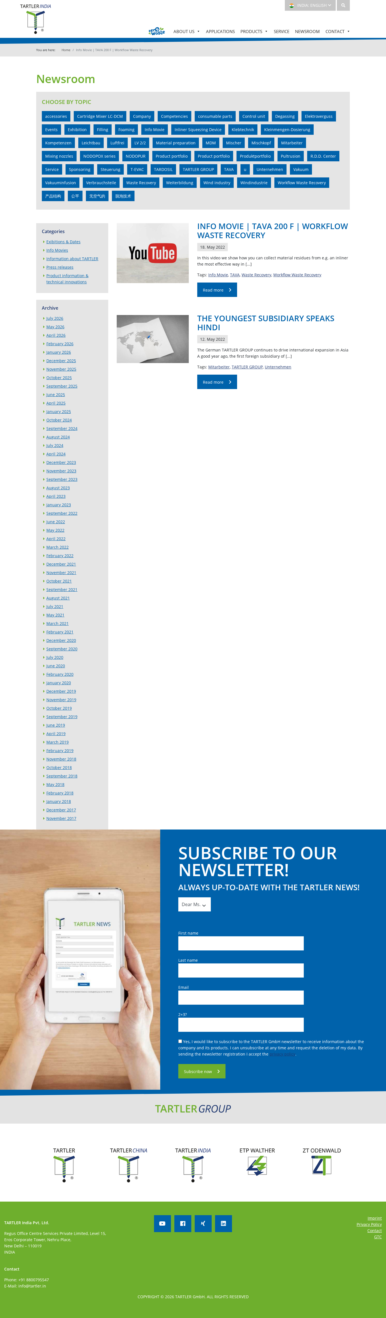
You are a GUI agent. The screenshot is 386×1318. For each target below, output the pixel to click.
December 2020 (61, 640)
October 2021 (59, 581)
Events (51, 129)
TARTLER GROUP (198, 169)
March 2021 (57, 623)
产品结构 (53, 196)
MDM (211, 143)
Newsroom (307, 31)
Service (281, 31)
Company (142, 116)
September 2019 (61, 716)
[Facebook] (182, 1223)
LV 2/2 (140, 143)
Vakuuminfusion (60, 182)
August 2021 (58, 598)
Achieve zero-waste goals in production (156, 31)
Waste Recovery (141, 182)
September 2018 (61, 776)
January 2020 (58, 682)
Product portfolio (172, 156)
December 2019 (61, 691)
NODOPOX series (99, 156)
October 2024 (59, 420)
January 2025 (58, 411)
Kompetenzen (58, 143)
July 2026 (54, 318)
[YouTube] (162, 1223)
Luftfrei (117, 143)
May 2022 (55, 530)
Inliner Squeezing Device (198, 129)
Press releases (59, 267)
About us (184, 31)
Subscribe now (198, 1071)
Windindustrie (254, 182)
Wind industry (216, 182)
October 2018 (59, 767)
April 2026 (56, 335)
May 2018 (55, 784)
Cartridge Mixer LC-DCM (100, 116)
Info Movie (154, 129)
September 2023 (61, 479)
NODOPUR (136, 156)
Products (251, 31)
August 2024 (58, 437)
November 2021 (61, 572)
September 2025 (61, 386)
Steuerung (110, 169)
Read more (213, 290)
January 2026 (58, 352)
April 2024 (56, 454)
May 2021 (55, 615)
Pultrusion (290, 156)
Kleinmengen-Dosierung (287, 129)
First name (188, 933)
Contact (335, 31)
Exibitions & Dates (63, 241)
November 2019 (61, 699)
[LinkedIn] (223, 1223)
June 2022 (55, 521)
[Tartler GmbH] (35, 22)
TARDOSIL (163, 169)
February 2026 (59, 343)
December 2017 (61, 810)
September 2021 (61, 589)
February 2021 (59, 632)
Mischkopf (261, 143)
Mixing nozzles (59, 156)
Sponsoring (79, 169)
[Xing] (203, 1223)
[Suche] (343, 5)
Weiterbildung (179, 182)
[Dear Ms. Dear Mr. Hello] (191, 904)
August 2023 (58, 487)
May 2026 (55, 326)
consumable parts (215, 116)
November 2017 (61, 818)
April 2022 (56, 538)
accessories (56, 116)
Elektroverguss (319, 116)
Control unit (253, 116)
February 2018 (59, 793)
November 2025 (61, 369)
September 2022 (61, 513)
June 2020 (55, 665)
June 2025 (55, 394)
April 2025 (56, 403)
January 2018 (58, 801)
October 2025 (59, 377)
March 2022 (57, 547)
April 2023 (56, 496)
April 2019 (56, 733)
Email (183, 987)
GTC (378, 1236)
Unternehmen (270, 169)
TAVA (229, 169)
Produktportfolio (255, 156)
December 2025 (61, 360)
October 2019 (59, 708)
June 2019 (55, 725)
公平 (75, 196)
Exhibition (77, 129)
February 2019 (59, 750)
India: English (311, 5)
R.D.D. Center (323, 156)
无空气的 (97, 196)
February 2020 (59, 674)
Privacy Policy (369, 1224)
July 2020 (54, 657)
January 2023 (58, 504)
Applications (220, 31)
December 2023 (61, 462)
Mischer (233, 143)
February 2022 (59, 555)
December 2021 (61, 564)
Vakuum (301, 169)
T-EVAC (137, 169)
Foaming (126, 129)
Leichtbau (91, 143)
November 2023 (61, 471)
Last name (188, 960)
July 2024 (54, 445)
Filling (102, 129)
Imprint (375, 1218)
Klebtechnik (243, 129)
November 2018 (61, 759)
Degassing (285, 116)
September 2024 (61, 428)
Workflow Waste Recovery (302, 182)
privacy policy (282, 1054)
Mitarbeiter (292, 143)
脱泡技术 (123, 196)
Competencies (174, 116)
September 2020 (61, 649)
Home (66, 50)
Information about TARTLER (72, 258)
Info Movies (57, 250)
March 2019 (57, 742)
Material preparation (176, 143)
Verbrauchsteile (101, 182)
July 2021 (54, 606)
